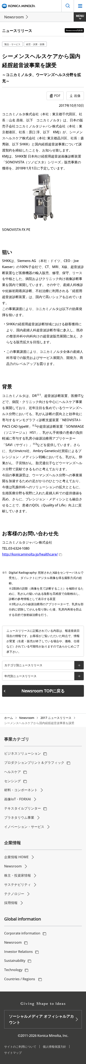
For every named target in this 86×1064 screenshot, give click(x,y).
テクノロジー (14, 893)
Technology (13, 969)
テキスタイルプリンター (22, 808)
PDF (57, 95)
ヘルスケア (12, 771)
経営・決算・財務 (35, 44)
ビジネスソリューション (22, 753)
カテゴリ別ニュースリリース (23, 665)
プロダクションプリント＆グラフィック (34, 762)
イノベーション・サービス (24, 826)
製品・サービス (12, 44)
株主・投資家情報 (17, 875)
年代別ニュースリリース (20, 676)
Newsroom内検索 (74, 30)
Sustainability (14, 960)
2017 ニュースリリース (55, 718)
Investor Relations (18, 951)
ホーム (8, 718)
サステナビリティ (17, 884)
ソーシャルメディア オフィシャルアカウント (41, 1019)
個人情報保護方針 (54, 1047)
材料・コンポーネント (21, 790)
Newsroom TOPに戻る (43, 691)
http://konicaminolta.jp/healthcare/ (30, 554)
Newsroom (14, 16)
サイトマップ (13, 1053)
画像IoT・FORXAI (17, 799)
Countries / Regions (20, 979)
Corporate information (22, 933)
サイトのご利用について (20, 1047)
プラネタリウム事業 (19, 817)
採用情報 (11, 902)
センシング (12, 781)
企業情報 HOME (16, 857)
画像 (77, 95)
